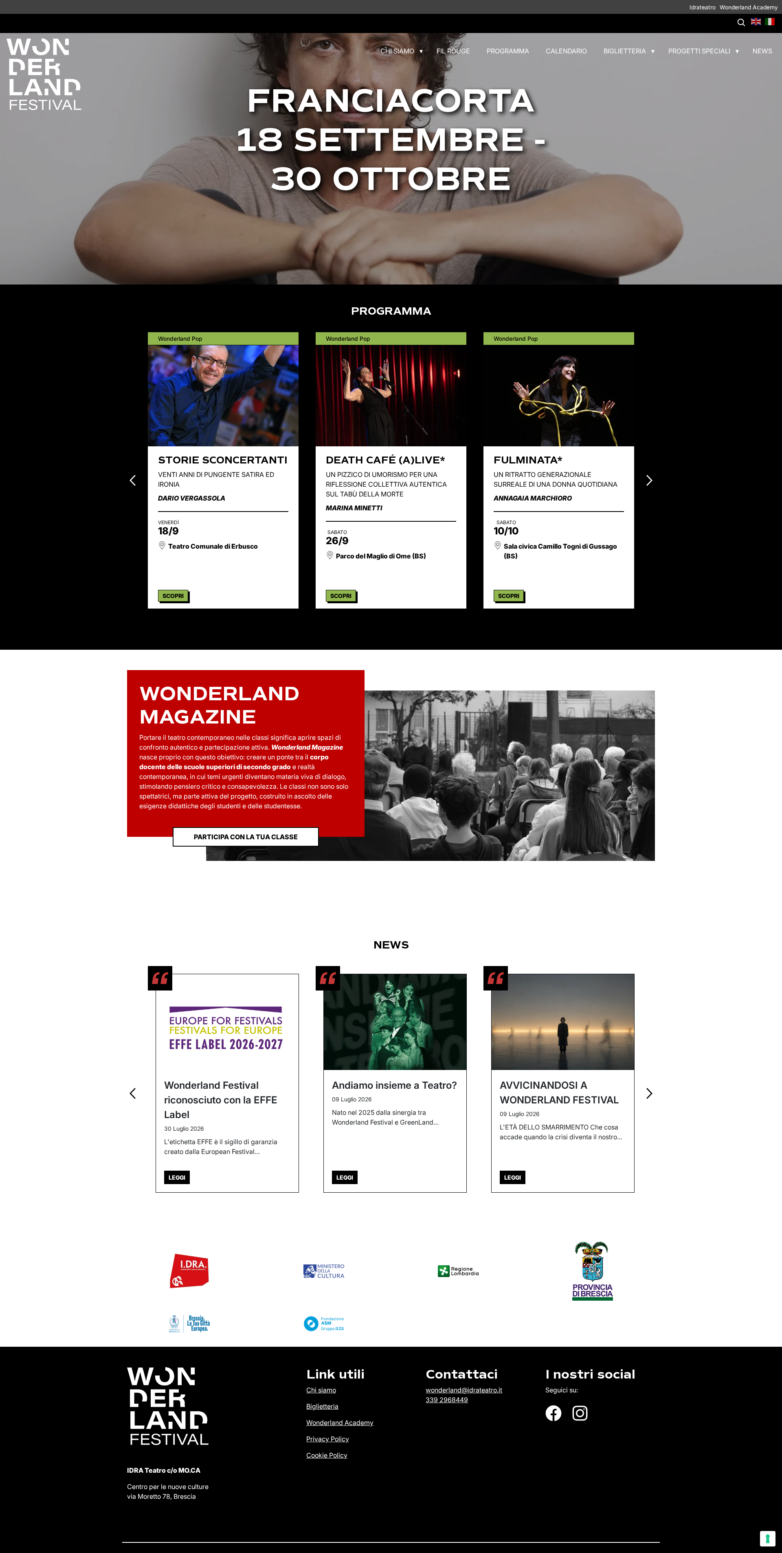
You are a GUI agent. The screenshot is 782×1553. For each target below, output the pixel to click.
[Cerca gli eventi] (741, 22)
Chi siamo (397, 51)
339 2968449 (447, 1400)
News (762, 51)
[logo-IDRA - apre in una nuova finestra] (189, 1271)
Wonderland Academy (749, 7)
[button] (756, 21)
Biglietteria (625, 51)
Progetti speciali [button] (699, 51)
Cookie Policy (326, 1455)
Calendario (566, 51)
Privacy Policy (327, 1439)
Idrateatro (703, 7)
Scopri (173, 595)
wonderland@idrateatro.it (464, 1390)
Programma (508, 51)
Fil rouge (453, 51)
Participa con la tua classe (246, 837)
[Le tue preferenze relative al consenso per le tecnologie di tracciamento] (767, 1538)
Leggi (177, 1177)
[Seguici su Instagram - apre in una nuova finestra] (580, 1413)
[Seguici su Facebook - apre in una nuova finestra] (553, 1413)
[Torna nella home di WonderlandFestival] (40, 74)
